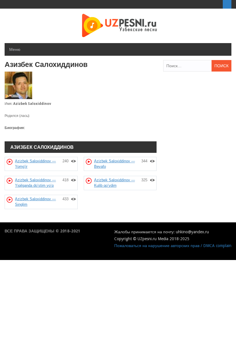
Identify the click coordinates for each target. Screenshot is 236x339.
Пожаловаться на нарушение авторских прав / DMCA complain (172, 245)
